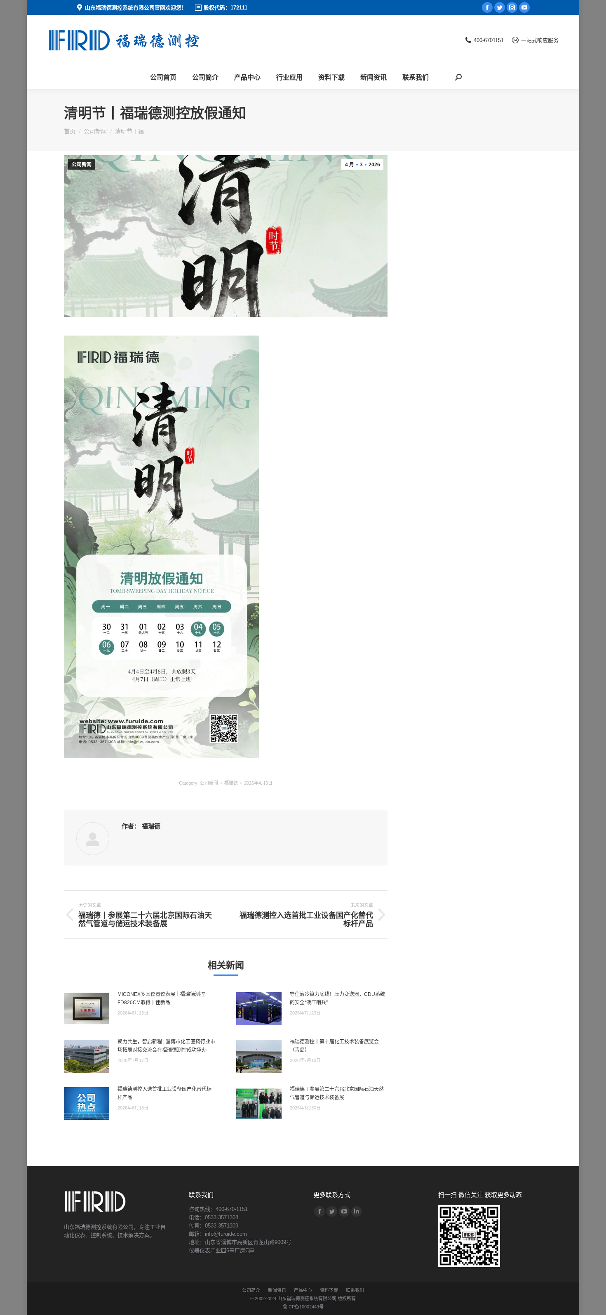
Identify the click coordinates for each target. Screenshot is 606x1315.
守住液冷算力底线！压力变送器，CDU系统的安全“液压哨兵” (337, 998)
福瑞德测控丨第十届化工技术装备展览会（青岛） (334, 1046)
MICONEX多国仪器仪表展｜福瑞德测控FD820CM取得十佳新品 (161, 998)
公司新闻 (82, 165)
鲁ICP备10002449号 (303, 1306)
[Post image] (86, 1008)
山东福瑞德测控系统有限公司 (306, 1298)
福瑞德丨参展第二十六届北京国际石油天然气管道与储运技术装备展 (337, 1093)
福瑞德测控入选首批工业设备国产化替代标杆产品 (164, 1093)
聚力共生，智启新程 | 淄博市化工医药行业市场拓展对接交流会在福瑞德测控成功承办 (166, 1046)
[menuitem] (163, 77)
